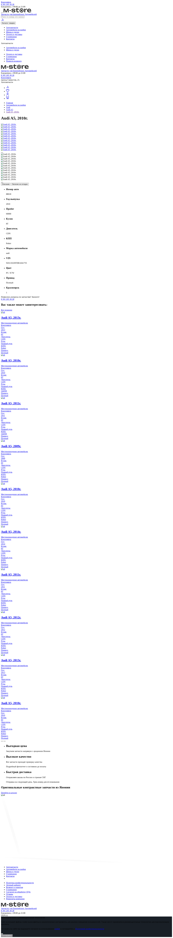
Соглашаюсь (7, 936)
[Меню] (2, 12)
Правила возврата (14, 61)
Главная (9, 103)
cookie (57, 929)
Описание (5, 184)
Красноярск (6, 2)
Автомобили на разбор (16, 30)
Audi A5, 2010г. (12, 112)
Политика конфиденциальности (20, 883)
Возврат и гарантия (14, 887)
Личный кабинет (13, 885)
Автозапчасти (12, 27)
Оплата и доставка (14, 34)
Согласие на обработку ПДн (18, 892)
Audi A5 (9, 110)
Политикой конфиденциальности (89, 929)
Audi (8, 107)
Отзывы (9, 894)
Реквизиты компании (15, 899)
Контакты (10, 39)
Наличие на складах (20, 184)
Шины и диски (12, 32)
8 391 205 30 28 (7, 4)
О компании (11, 37)
